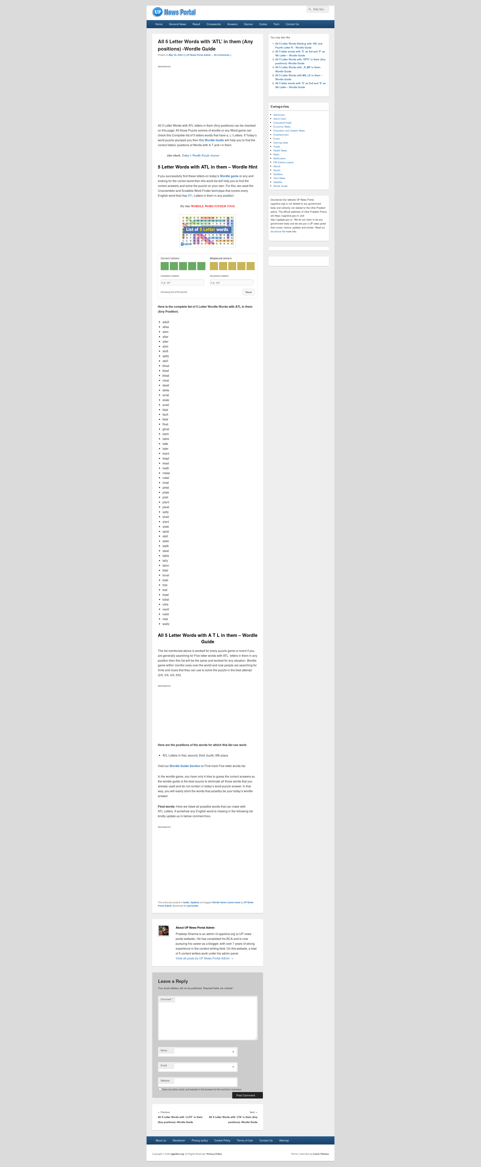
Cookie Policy (222, 1140)
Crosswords (214, 24)
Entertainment (281, 134)
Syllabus (278, 174)
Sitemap (284, 1140)
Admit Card (279, 118)
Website (165, 1080)
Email (164, 1065)
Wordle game (229, 176)
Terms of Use (245, 1140)
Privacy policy (200, 1140)
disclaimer (276, 231)
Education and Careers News (289, 130)
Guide (186, 902)
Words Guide (280, 186)
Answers (232, 24)
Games (248, 24)
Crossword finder (282, 122)
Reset (248, 292)
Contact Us (292, 24)
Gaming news (280, 142)
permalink (193, 905)
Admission (279, 114)
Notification (279, 158)
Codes (263, 24)
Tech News (279, 178)
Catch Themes (321, 1154)
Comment (167, 999)
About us (161, 1140)
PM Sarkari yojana (283, 162)
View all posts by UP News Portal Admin (205, 958)
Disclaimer (179, 1140)
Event (276, 138)
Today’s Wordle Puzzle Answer (200, 155)
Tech (276, 24)
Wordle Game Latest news (226, 902)
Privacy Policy (214, 1154)
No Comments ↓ (223, 55)
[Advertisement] (207, 95)
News (276, 154)
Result (196, 24)
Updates (194, 902)
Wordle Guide (214, 140)
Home (159, 24)
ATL (191, 195)
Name (164, 1050)
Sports (277, 170)
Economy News (281, 126)
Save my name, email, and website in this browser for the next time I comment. (202, 1089)
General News (177, 24)
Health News (280, 150)
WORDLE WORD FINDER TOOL (213, 206)
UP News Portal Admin (198, 55)
